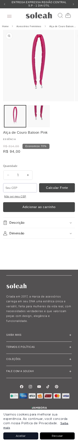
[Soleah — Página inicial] (39, 15)
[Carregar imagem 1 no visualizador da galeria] (15, 116)
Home (5, 26)
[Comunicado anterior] (4, 4)
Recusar (57, 435)
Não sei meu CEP (15, 196)
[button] (8, 15)
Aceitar (21, 435)
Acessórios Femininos (28, 26)
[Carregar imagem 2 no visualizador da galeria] (39, 116)
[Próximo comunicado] (73, 4)
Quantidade (10, 166)
